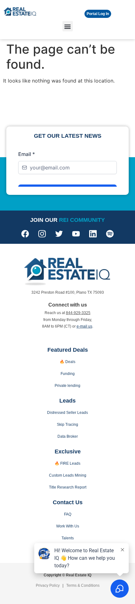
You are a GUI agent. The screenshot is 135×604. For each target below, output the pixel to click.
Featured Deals (67, 350)
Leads (67, 401)
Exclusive (68, 451)
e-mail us (84, 326)
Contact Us (68, 502)
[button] (67, 26)
